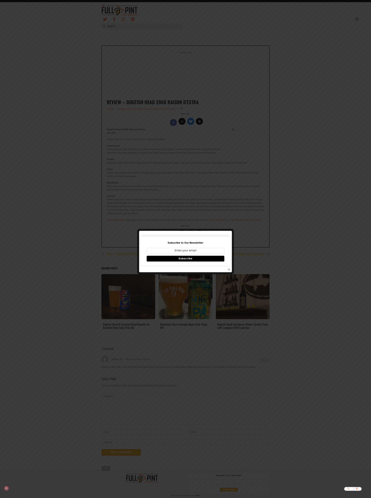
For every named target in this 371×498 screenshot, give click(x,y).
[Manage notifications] (6, 488)
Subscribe (185, 258)
